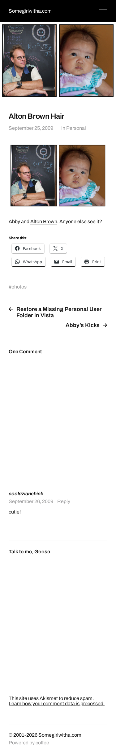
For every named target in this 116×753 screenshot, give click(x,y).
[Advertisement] (58, 422)
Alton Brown (43, 221)
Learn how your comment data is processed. (57, 703)
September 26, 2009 (31, 501)
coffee (42, 742)
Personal (76, 128)
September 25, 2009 (31, 128)
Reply (63, 501)
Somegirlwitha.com (30, 11)
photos (19, 286)
